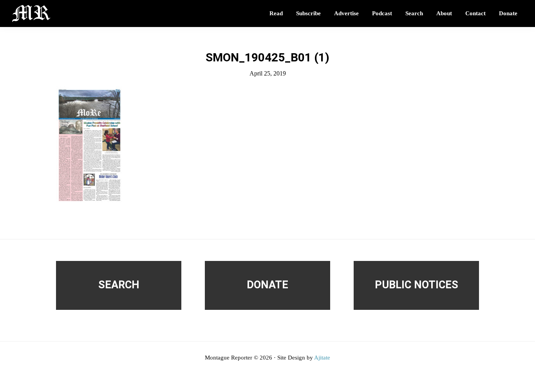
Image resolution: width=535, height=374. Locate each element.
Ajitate (322, 357)
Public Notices (416, 285)
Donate (267, 285)
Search (118, 285)
